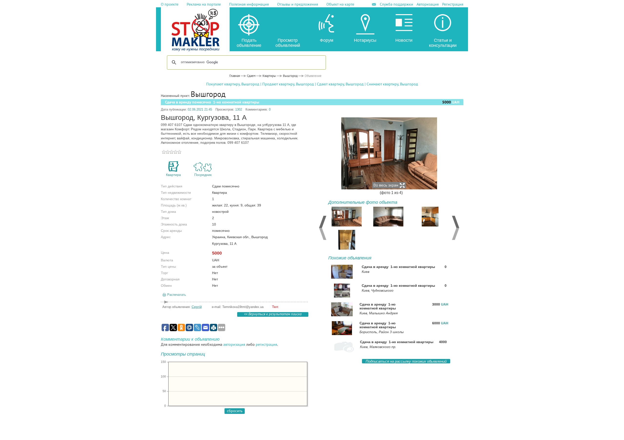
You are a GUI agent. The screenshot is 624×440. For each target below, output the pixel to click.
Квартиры (269, 76)
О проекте (169, 4)
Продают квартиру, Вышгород (288, 84)
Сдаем (251, 76)
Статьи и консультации (443, 43)
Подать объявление (249, 43)
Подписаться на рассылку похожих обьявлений (406, 361)
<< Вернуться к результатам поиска (273, 314)
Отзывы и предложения (297, 4)
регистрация (266, 344)
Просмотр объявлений (287, 43)
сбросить (234, 410)
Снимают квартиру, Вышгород (392, 84)
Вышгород (290, 76)
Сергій (197, 307)
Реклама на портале (204, 4)
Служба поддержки (396, 4)
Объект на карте (340, 4)
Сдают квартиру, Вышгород (340, 84)
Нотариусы (365, 40)
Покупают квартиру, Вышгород (232, 84)
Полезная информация (249, 4)
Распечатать (176, 295)
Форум (326, 40)
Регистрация (452, 4)
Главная (234, 76)
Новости (403, 40)
